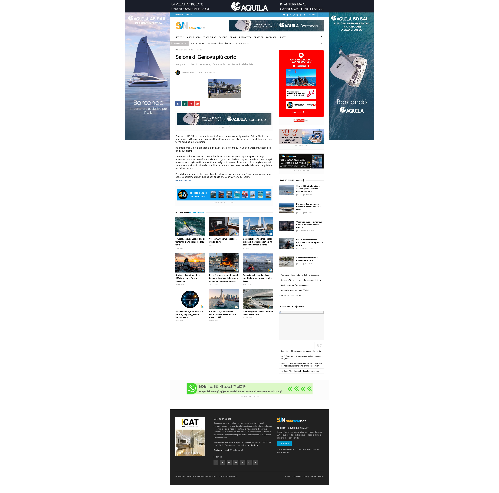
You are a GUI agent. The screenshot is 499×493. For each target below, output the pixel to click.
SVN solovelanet (181, 50)
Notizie (191, 50)
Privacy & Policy (310, 477)
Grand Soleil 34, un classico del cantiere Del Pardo (301, 351)
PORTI (283, 37)
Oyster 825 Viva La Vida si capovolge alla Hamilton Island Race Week (216, 43)
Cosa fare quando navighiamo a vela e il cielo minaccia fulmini (310, 225)
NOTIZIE (179, 37)
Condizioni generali (221, 450)
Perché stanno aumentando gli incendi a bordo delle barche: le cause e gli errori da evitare (224, 278)
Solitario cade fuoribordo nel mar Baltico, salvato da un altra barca (257, 278)
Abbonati (284, 444)
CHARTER (258, 37)
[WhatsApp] (294, 14)
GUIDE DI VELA (193, 37)
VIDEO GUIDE (209, 37)
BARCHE (223, 37)
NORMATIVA (245, 37)
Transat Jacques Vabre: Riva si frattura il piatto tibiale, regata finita (189, 242)
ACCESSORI (271, 37)
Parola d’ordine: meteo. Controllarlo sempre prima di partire (309, 242)
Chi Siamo (287, 477)
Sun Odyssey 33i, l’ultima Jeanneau (295, 285)
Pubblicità (297, 477)
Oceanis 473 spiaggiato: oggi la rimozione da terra (301, 280)
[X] (290, 14)
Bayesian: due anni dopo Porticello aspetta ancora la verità (308, 207)
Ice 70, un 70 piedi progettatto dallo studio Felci (300, 371)
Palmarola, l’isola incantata (292, 295)
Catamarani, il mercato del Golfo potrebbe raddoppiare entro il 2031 (222, 314)
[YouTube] (284, 14)
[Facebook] (287, 14)
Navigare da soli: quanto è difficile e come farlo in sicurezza (187, 278)
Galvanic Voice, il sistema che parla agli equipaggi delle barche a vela (189, 314)
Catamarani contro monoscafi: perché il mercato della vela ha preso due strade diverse (257, 242)
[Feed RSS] (304, 14)
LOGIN (321, 15)
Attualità (199, 50)
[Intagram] (297, 14)
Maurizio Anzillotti (250, 445)
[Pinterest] (300, 14)
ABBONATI (312, 15)
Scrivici (321, 477)
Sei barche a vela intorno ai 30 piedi (295, 290)
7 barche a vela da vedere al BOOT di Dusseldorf (300, 275)
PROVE (233, 37)
